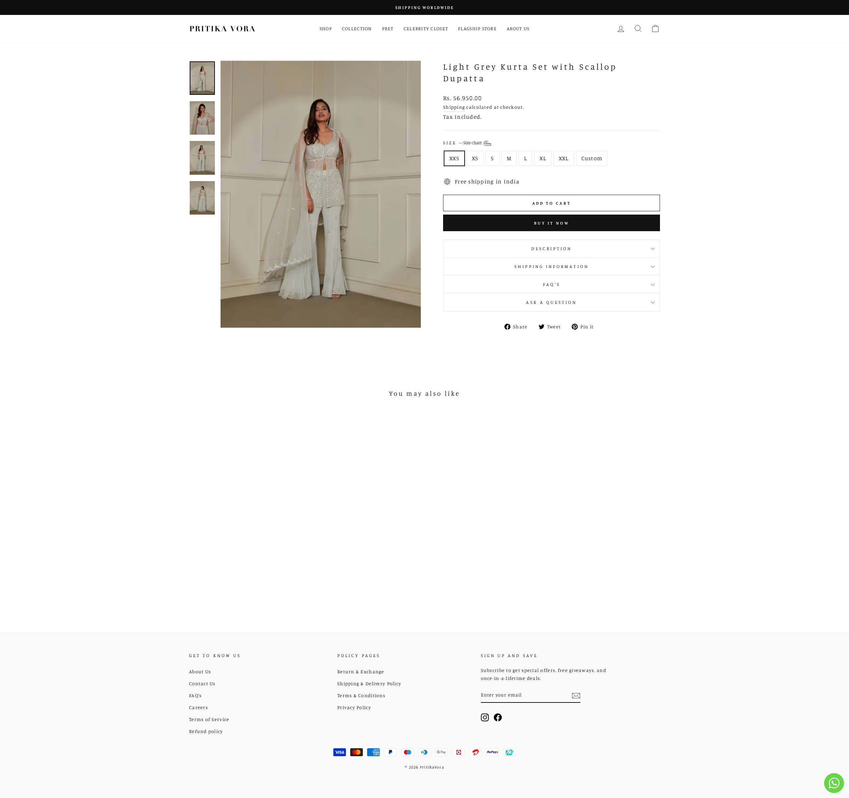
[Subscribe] (576, 695)
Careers (198, 707)
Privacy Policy (354, 707)
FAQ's (551, 284)
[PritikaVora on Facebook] (498, 717)
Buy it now (551, 223)
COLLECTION (357, 28)
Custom (592, 158)
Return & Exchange (360, 671)
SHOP (326, 28)
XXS (454, 158)
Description (551, 248)
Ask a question (551, 302)
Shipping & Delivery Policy (369, 683)
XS (475, 158)
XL (543, 158)
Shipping (454, 107)
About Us (200, 671)
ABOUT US (518, 28)
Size (463, 143)
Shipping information (551, 266)
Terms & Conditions (361, 695)
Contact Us (202, 683)
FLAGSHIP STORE (477, 28)
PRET (388, 28)
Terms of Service (209, 719)
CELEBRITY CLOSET (426, 28)
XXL (564, 158)
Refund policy (206, 731)
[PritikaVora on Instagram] (485, 717)
